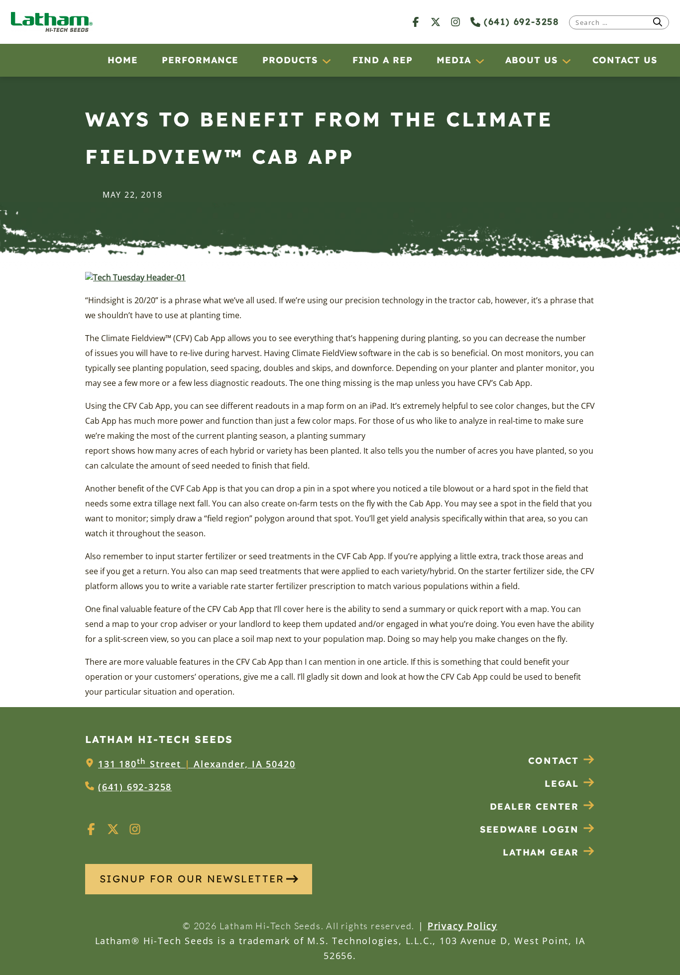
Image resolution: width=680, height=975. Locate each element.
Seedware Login (529, 829)
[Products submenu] (326, 60)
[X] (436, 21)
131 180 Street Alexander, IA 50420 (196, 764)
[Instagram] (455, 21)
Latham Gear (541, 852)
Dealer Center (534, 806)
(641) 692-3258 (519, 21)
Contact (553, 760)
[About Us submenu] (566, 60)
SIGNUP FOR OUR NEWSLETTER (192, 878)
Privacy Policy (462, 926)
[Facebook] (416, 21)
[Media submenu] (479, 60)
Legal (562, 783)
